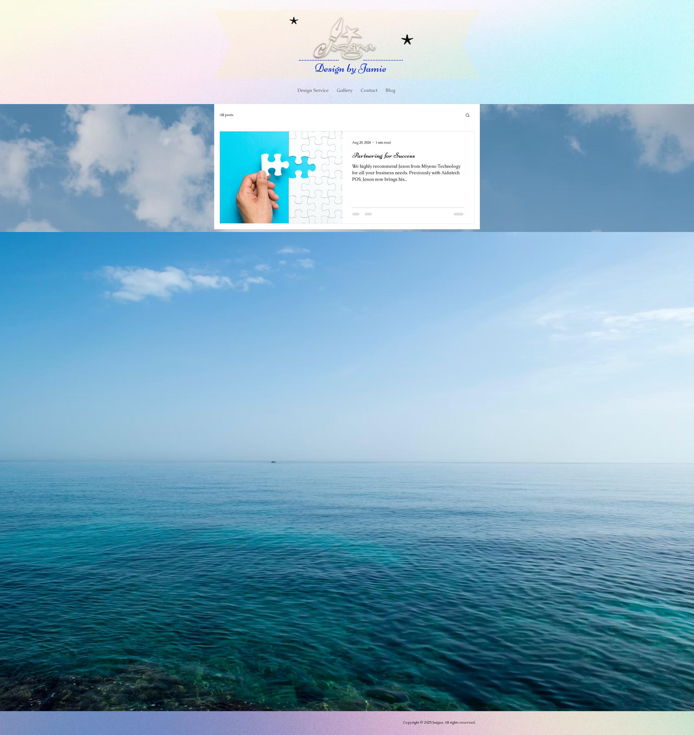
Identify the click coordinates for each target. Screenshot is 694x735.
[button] (467, 115)
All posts (226, 114)
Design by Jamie (350, 68)
